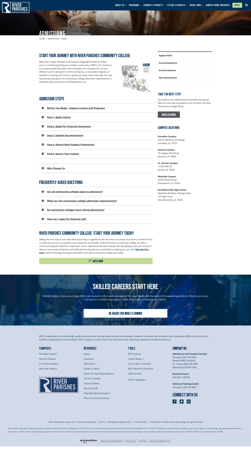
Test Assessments (168, 77)
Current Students (92, 378)
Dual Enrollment (167, 70)
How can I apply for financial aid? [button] (66, 219)
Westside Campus (48, 368)
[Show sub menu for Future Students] (186, 5)
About (87, 353)
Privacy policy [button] (131, 441)
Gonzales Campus (48, 353)
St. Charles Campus (48, 363)
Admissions (53, 38)
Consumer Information (86, 422)
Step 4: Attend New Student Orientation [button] (70, 144)
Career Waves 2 (135, 358)
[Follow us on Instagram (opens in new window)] (189, 401)
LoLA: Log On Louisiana (139, 363)
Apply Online (165, 55)
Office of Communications (96, 398)
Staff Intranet (134, 373)
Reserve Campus (47, 358)
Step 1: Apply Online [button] (59, 117)
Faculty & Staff (91, 388)
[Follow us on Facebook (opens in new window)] (174, 401)
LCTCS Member (140, 422)
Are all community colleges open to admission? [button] (75, 191)
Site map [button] (143, 441)
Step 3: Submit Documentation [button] (65, 135)
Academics (89, 358)
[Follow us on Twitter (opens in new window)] (182, 401)
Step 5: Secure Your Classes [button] (63, 153)
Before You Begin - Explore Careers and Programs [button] (76, 108)
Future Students (92, 383)
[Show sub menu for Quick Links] (202, 5)
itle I (102, 422)
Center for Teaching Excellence (99, 373)
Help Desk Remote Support (97, 393)
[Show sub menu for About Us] (125, 5)
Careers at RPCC (92, 368)
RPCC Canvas (134, 353)
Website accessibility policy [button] (111, 441)
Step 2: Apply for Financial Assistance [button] (69, 126)
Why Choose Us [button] (56, 168)
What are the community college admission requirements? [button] (82, 200)
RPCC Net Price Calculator (140, 368)
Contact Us (179, 348)
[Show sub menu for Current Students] (163, 5)
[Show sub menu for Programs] (140, 5)
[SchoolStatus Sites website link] (88, 441)
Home (42, 38)
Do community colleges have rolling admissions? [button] (76, 209)
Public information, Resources (61, 422)
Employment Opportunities (119, 422)
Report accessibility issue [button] (160, 441)
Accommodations (168, 62)
